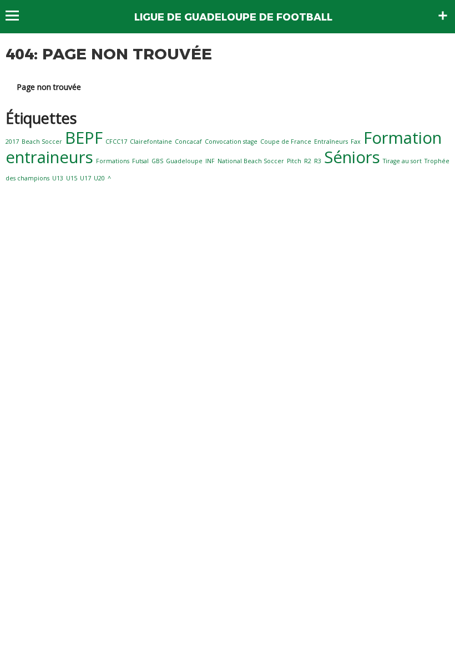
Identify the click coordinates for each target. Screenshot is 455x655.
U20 (99, 178)
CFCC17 (116, 141)
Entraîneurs (331, 141)
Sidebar (442, 15)
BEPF (84, 138)
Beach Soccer (42, 141)
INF (210, 161)
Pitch (294, 161)
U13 (57, 178)
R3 (317, 161)
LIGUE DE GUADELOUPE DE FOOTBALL (233, 17)
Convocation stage (231, 141)
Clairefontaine (151, 141)
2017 (12, 141)
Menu (17, 15)
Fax (356, 141)
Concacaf (188, 141)
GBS (157, 161)
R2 (307, 161)
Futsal (140, 161)
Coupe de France (285, 141)
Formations (112, 161)
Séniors (352, 157)
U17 (85, 178)
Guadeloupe (184, 161)
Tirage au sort (402, 161)
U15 (71, 178)
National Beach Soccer (251, 161)
